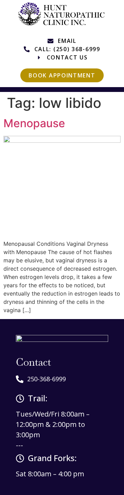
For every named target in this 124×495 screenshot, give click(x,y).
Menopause (34, 123)
